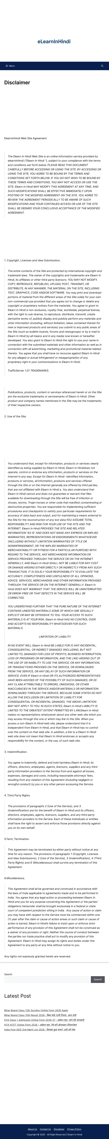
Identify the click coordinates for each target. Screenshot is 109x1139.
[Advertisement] (54, 1075)
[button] (102, 66)
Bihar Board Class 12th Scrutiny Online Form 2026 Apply (36, 1010)
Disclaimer (59, 1129)
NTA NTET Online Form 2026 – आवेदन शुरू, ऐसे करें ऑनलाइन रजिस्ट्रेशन (40, 1024)
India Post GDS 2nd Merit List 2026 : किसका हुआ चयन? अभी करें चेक (39, 1029)
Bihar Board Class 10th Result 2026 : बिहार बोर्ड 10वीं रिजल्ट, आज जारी (40, 1015)
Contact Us (45, 1129)
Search (8, 974)
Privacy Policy (74, 1129)
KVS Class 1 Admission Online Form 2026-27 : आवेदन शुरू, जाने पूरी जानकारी (44, 1020)
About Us (32, 1129)
